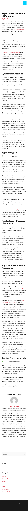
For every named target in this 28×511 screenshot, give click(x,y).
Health (3, 484)
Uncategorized (6, 492)
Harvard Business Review (17, 39)
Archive (4, 476)
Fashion (4, 481)
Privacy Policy (18, 505)
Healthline (22, 289)
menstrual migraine (15, 209)
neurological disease (18, 29)
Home (3, 486)
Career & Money (6, 479)
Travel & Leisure (6, 489)
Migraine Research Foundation (12, 52)
